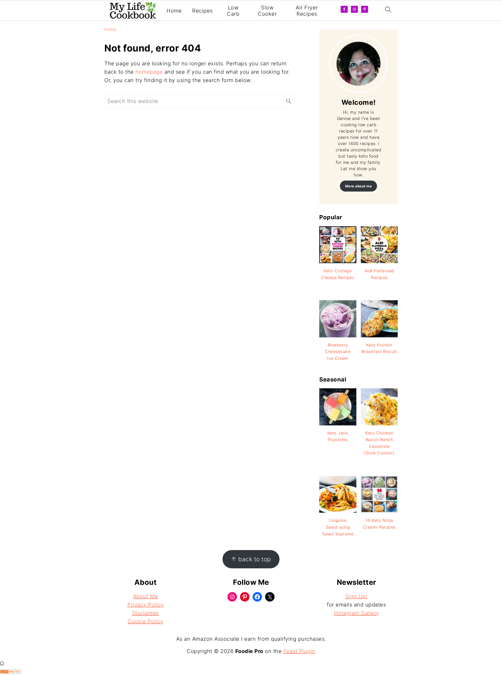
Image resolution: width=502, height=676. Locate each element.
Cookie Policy (145, 621)
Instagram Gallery (356, 613)
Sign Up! (356, 596)
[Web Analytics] (10, 672)
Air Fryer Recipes (307, 10)
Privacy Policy (145, 605)
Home (174, 11)
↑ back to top (251, 559)
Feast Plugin (299, 651)
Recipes (202, 11)
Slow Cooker (267, 10)
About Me (145, 596)
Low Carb (233, 10)
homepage (149, 72)
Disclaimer (145, 613)
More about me (358, 186)
